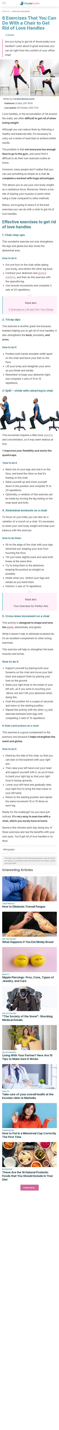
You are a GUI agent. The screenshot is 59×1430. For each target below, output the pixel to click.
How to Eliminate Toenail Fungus (23, 906)
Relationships (9, 1052)
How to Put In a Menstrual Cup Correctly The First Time (29, 1135)
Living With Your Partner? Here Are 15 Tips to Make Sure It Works (27, 1057)
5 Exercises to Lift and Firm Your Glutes (31, 309)
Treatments (8, 904)
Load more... (29, 1187)
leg (46, 709)
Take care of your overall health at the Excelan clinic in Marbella (28, 1096)
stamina (48, 435)
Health (5, 1091)
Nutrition (7, 1169)
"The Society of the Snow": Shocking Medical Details (27, 1018)
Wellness (6, 11)
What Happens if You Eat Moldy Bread (27, 942)
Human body (8, 1130)
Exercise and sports (21, 11)
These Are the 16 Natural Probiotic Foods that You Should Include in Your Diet (27, 1176)
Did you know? (9, 939)
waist (10, 627)
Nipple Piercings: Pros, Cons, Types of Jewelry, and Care (28, 979)
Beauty (5, 974)
